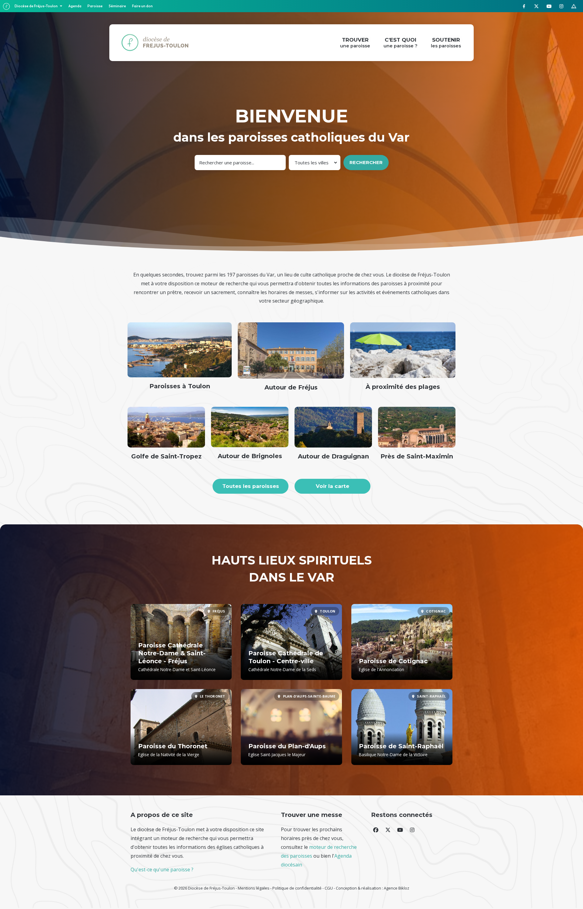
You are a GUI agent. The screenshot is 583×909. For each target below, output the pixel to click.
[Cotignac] (401, 642)
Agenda (74, 6)
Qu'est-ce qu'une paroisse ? (162, 869)
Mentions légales (253, 888)
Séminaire (117, 6)
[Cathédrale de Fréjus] (181, 642)
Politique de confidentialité (297, 888)
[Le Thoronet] (181, 727)
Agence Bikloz (396, 888)
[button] (376, 830)
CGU (329, 888)
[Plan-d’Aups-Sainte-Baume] (291, 727)
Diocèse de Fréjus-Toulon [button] (36, 6)
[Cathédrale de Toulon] (291, 642)
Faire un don (142, 6)
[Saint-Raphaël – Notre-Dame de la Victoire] (401, 727)
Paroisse (95, 6)
